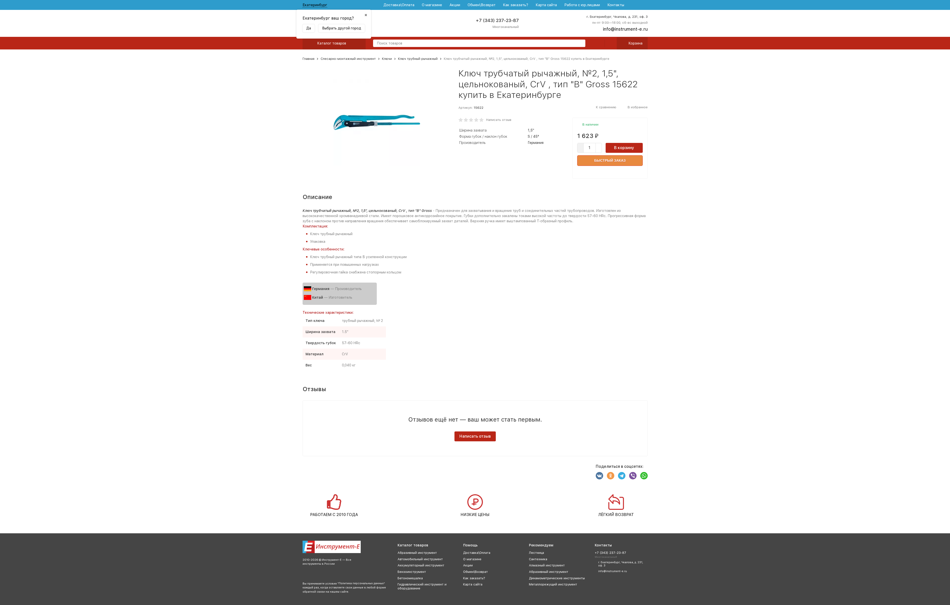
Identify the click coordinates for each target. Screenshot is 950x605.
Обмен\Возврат (482, 5)
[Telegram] (621, 475)
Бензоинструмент (412, 572)
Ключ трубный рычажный (418, 59)
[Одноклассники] (610, 475)
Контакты (615, 5)
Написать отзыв (498, 120)
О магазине (432, 5)
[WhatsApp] (644, 475)
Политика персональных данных (361, 583)
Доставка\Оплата (398, 5)
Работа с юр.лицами (582, 5)
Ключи (387, 59)
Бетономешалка (410, 578)
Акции (455, 5)
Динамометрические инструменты (557, 578)
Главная (308, 59)
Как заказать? (515, 5)
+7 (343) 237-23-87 (497, 20)
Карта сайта (546, 5)
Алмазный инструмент (547, 565)
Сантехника (538, 559)
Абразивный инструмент (417, 553)
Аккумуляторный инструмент (421, 565)
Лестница (536, 553)
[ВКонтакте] (599, 475)
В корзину (624, 147)
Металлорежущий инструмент (553, 584)
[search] (579, 44)
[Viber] (633, 475)
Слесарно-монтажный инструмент (348, 59)
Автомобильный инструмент (420, 559)
